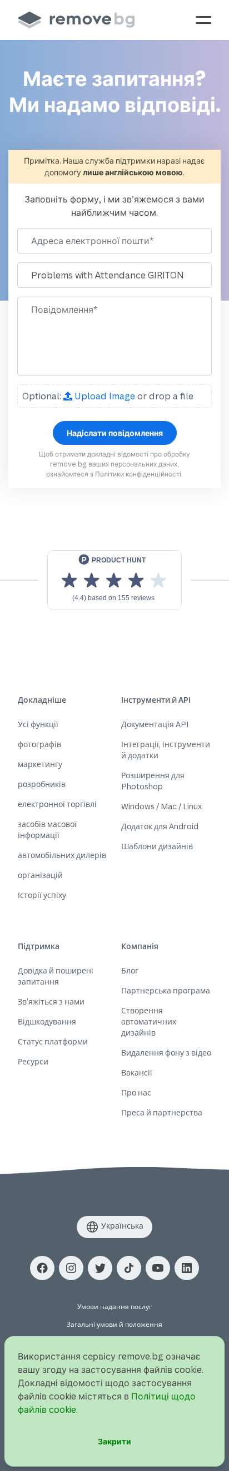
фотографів (39, 744)
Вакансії (136, 1072)
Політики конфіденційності (138, 474)
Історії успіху (42, 895)
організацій (40, 875)
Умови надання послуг (114, 1306)
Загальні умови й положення (114, 1324)
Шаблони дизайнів (157, 846)
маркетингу (40, 764)
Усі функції (38, 724)
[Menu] (203, 20)
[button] (42, 1268)
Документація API (154, 724)
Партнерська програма (165, 990)
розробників (42, 784)
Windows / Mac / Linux (161, 806)
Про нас (136, 1092)
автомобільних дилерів (62, 855)
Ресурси (33, 1061)
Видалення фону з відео (166, 1052)
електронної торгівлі (57, 804)
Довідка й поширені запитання (55, 976)
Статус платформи (53, 1041)
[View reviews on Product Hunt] (114, 580)
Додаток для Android (159, 826)
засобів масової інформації (47, 829)
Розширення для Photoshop (153, 781)
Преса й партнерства (161, 1112)
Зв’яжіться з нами (51, 1001)
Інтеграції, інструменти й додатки (165, 749)
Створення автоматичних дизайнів (148, 1021)
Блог (129, 970)
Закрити (114, 1441)
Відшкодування (47, 1021)
